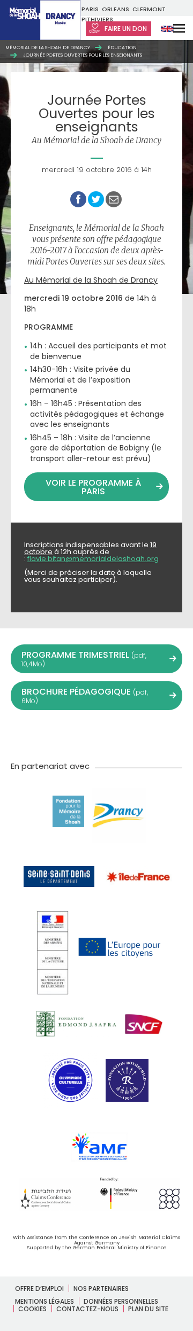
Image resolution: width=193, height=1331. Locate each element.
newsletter (167, 734)
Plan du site (148, 1308)
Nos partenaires (101, 1288)
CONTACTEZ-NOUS (87, 1308)
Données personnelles (121, 1301)
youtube (73, 734)
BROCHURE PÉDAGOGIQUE (84, 695)
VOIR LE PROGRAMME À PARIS (93, 487)
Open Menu (172, 28)
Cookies (32, 1308)
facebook (49, 734)
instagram (96, 734)
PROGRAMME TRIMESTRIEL (83, 658)
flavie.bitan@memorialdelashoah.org (93, 559)
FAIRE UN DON (125, 28)
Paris (90, 9)
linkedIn (143, 734)
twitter (25, 734)
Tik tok (120, 734)
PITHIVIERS (97, 19)
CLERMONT (149, 9)
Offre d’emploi (39, 1288)
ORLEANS (115, 9)
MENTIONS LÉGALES (44, 1301)
